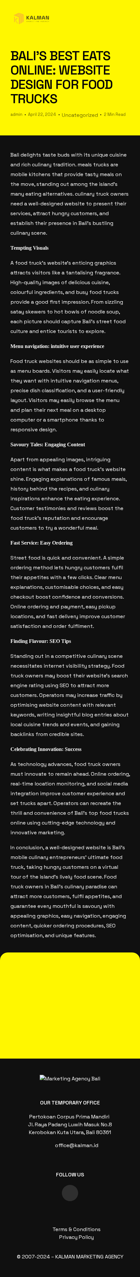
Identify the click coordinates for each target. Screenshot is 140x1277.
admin (16, 114)
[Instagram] (70, 1193)
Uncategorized (80, 115)
